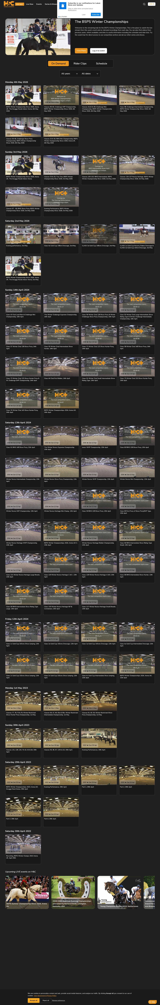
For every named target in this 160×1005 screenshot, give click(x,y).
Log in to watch (98, 51)
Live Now (29, 4)
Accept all (33, 1000)
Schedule (101, 63)
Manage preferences (58, 1000)
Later (84, 14)
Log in (151, 4)
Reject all (46, 1000)
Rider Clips (80, 63)
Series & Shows (51, 4)
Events (39, 4)
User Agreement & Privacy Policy (45, 995)
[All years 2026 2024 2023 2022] (70, 73)
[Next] (151, 892)
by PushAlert (63, 16)
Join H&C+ (19, 4)
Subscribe (95, 14)
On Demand (58, 63)
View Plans (81, 50)
